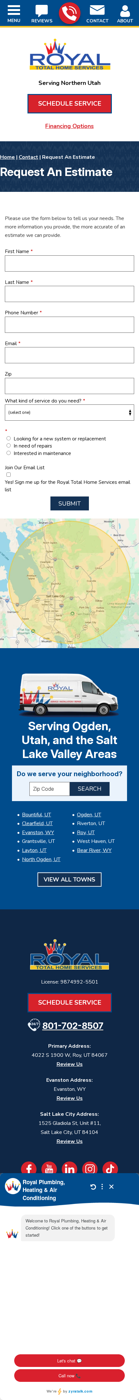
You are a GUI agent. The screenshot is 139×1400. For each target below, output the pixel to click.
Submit (70, 504)
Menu (13, 21)
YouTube (49, 1169)
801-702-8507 (69, 13)
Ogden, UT (89, 814)
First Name (19, 251)
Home (7, 157)
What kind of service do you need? (45, 401)
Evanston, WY (38, 832)
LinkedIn (69, 1169)
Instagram (90, 1169)
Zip (8, 374)
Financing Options (69, 126)
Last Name (19, 282)
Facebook (29, 1169)
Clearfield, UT (37, 823)
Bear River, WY (94, 850)
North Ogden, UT (41, 859)
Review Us (70, 1064)
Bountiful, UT (36, 814)
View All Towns (69, 879)
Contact (28, 157)
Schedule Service (69, 103)
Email (12, 343)
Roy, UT (86, 832)
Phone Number (23, 312)
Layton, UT (34, 850)
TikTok (110, 1169)
